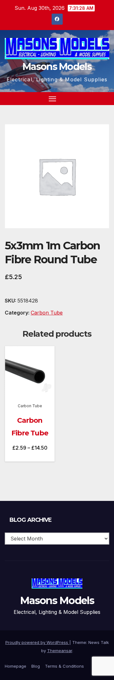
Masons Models (57, 66)
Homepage (15, 666)
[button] (93, 98)
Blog (35, 666)
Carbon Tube (47, 312)
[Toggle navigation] (53, 98)
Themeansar (59, 650)
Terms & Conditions (64, 666)
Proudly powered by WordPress (37, 642)
